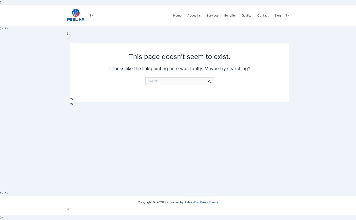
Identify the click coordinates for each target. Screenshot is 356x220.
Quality (246, 15)
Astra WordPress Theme (201, 202)
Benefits (230, 15)
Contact (263, 15)
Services (212, 15)
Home (177, 15)
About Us (194, 15)
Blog (278, 15)
